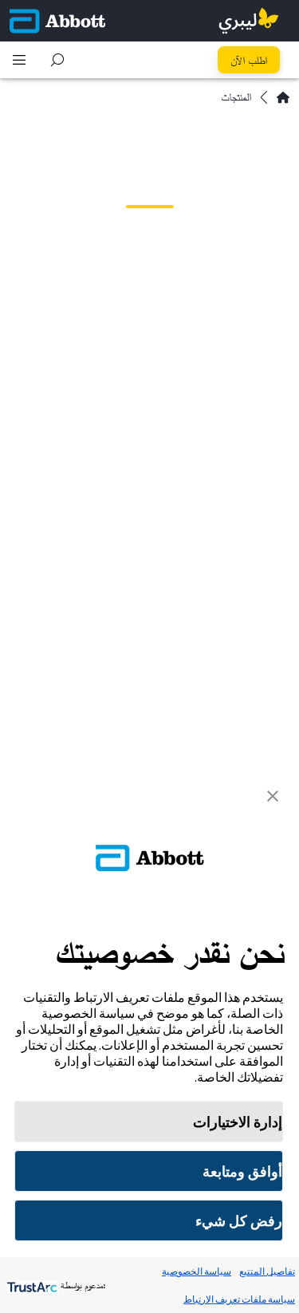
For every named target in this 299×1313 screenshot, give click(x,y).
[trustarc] (31, 1285)
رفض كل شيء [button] (238, 1221)
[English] (283, 97)
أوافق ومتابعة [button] (242, 1171)
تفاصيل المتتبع (267, 1271)
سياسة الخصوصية (196, 1271)
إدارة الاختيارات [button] (237, 1122)
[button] (57, 59)
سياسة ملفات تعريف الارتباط (239, 1299)
